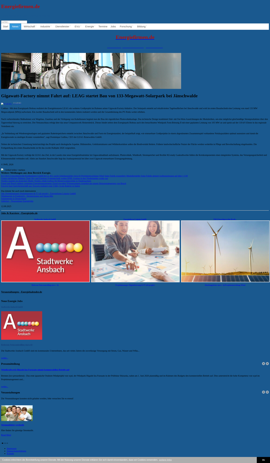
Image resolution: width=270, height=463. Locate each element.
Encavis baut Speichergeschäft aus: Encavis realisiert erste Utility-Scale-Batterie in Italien (40, 186)
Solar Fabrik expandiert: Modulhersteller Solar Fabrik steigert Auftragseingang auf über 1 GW (146, 176)
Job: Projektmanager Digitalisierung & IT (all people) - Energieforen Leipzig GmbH (38, 193)
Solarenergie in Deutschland (13, 198)
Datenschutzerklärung (16, 451)
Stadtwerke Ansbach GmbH (12, 307)
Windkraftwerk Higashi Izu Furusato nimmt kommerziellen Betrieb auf (35, 370)
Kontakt (10, 453)
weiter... (4, 358)
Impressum (11, 448)
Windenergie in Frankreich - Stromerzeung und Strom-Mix (27, 196)
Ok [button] (263, 460)
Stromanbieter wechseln (12, 425)
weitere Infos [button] (165, 460)
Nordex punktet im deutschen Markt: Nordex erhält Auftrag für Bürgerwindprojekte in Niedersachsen (46, 181)
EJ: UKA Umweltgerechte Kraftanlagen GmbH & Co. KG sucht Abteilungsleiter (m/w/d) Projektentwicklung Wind (52, 176)
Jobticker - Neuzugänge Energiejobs (17, 201)
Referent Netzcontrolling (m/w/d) (16, 345)
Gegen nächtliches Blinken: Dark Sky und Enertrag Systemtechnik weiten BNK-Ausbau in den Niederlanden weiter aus (54, 178)
